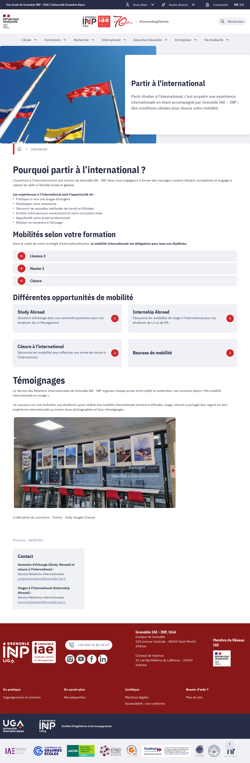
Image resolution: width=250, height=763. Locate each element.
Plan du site (194, 697)
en (242, 5)
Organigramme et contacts (22, 697)
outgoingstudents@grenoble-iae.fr (42, 579)
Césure (36, 280)
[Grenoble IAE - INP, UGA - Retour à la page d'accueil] (108, 21)
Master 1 (37, 268)
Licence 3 (38, 256)
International (39, 149)
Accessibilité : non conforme (145, 703)
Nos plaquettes (75, 697)
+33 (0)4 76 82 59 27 (93, 645)
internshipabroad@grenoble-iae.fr (41, 602)
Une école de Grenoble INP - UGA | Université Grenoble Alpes (45, 4)
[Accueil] (19, 149)
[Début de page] (231, 745)
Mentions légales (137, 697)
